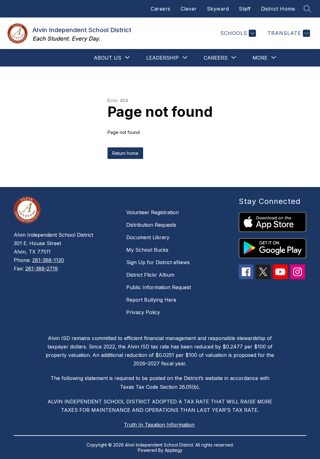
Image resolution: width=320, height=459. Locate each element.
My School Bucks (147, 250)
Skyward (218, 9)
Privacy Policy (143, 312)
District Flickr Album (150, 275)
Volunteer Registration (152, 212)
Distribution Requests (151, 225)
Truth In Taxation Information (159, 425)
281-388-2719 (41, 268)
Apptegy (173, 450)
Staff (245, 9)
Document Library (147, 237)
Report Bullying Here (151, 300)
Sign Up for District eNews (158, 262)
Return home (125, 153)
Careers (161, 9)
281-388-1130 (48, 260)
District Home (278, 9)
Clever (189, 9)
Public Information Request (158, 287)
